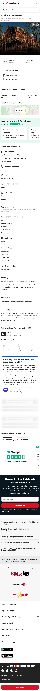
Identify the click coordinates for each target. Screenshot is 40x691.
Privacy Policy (5, 511)
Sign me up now (20, 505)
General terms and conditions (11, 675)
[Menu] (3, 3)
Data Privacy (5, 680)
